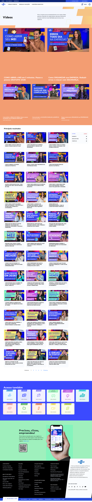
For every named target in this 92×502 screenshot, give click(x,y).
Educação (36, 486)
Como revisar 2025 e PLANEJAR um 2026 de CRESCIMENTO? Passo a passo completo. (13, 284)
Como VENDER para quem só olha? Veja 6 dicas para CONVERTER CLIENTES (36, 245)
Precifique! (21, 483)
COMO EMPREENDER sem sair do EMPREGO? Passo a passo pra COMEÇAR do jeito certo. (35, 264)
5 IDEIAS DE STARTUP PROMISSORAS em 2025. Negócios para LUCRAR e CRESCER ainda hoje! (57, 363)
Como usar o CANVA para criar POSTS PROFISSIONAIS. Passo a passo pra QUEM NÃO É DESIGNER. (57, 185)
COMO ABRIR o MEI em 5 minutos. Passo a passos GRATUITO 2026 (23, 78)
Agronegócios (37, 466)
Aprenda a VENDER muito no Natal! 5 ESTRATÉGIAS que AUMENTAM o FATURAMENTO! (58, 284)
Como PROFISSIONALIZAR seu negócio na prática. (56, 165)
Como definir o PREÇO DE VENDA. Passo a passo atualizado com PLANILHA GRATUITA (15, 117)
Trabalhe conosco (54, 487)
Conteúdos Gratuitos (37, 4)
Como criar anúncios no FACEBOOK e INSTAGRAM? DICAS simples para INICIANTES (36, 185)
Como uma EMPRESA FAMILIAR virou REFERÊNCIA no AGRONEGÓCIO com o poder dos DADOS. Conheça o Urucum (36, 324)
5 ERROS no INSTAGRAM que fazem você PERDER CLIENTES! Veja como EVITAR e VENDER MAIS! (35, 284)
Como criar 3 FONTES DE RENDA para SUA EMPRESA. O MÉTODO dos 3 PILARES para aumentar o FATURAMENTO (14, 205)
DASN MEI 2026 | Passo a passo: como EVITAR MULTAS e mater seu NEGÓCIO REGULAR (13, 245)
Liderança (20, 477)
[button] (74, 1)
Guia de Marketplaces (23, 471)
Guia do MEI (5, 481)
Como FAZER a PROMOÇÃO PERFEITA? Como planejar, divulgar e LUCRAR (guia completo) (58, 304)
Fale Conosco (53, 466)
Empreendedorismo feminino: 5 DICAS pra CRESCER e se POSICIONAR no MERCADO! (57, 245)
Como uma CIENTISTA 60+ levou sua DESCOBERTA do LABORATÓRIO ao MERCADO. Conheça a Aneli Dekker (58, 343)
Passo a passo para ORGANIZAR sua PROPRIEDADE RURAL (74, 117)
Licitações (52, 491)
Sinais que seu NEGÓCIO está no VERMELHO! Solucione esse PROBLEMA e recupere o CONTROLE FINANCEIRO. (13, 225)
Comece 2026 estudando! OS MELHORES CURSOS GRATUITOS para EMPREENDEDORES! (13, 264)
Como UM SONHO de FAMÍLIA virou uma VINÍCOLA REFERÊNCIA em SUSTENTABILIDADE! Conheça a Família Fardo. (13, 344)
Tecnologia (37, 473)
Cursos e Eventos (12, 4)
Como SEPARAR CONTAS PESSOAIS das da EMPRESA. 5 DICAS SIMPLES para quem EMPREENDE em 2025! (35, 343)
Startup (36, 475)
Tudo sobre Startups (7, 485)
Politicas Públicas (38, 494)
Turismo (36, 471)
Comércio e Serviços (39, 468)
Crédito (20, 468)
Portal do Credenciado (55, 489)
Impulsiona (21, 473)
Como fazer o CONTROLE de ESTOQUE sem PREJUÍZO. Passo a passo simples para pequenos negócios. (35, 205)
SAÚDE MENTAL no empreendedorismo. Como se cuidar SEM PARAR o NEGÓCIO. (56, 205)
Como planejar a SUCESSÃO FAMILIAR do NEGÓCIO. (45, 117)
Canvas (20, 466)
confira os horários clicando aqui (56, 476)
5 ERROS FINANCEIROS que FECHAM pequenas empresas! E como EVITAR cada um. (58, 264)
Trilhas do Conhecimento (24, 485)
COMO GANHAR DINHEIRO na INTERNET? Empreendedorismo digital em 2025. (56, 323)
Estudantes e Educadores (9, 476)
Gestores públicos (7, 487)
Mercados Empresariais (39, 492)
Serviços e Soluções (24, 4)
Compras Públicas (22, 469)
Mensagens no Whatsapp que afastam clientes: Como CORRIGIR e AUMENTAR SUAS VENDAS (36, 225)
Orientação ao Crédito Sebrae (23, 480)
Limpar (85, 133)
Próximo (45, 370)
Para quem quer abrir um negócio (8, 479)
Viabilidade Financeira (23, 487)
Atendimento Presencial (56, 471)
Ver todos (20, 488)
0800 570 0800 (54, 468)
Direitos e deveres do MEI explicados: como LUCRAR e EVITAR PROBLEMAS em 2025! (14, 363)
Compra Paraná (38, 482)
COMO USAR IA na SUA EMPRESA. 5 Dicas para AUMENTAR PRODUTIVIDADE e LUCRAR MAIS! (13, 323)
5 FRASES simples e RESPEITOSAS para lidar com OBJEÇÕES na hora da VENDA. (13, 304)
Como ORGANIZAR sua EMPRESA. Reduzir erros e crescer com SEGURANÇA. (67, 78)
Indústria (36, 469)
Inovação (20, 475)
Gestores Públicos (38, 488)
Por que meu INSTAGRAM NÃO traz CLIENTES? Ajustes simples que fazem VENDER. (57, 225)
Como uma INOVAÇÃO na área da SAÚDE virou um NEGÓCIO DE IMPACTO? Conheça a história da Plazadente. (35, 363)
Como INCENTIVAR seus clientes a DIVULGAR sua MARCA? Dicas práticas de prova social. (35, 304)
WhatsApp (52, 469)
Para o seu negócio (7, 483)
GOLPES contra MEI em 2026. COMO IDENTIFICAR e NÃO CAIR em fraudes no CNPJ (14, 185)
